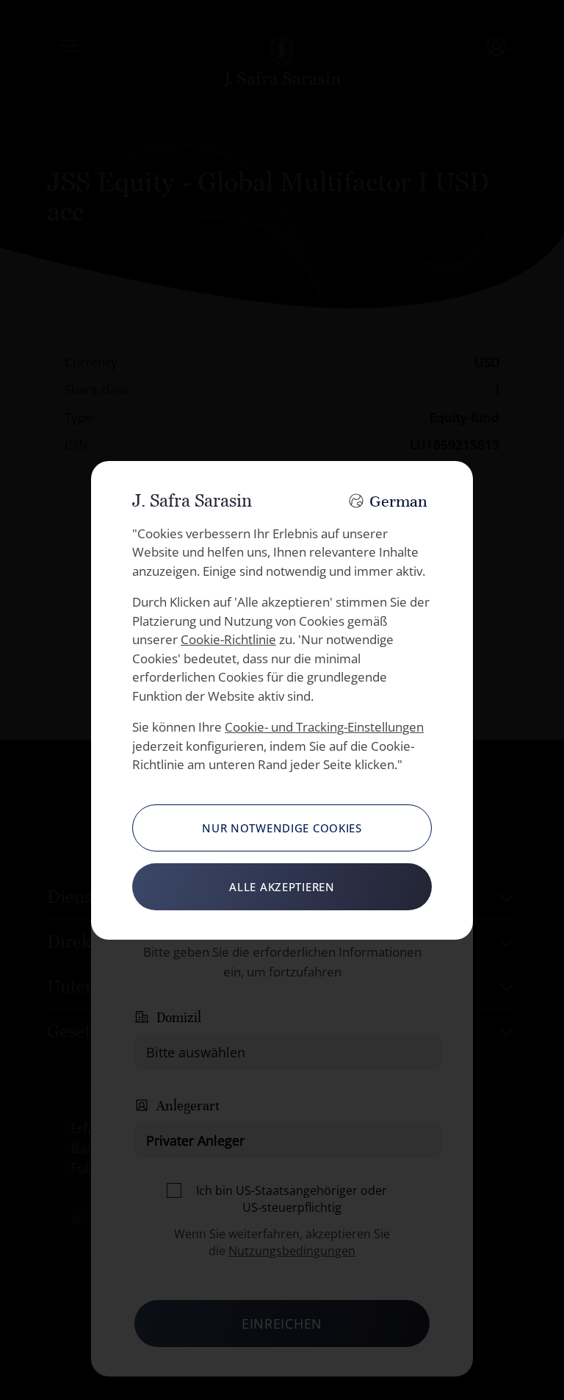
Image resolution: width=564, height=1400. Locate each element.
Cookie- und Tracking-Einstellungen (324, 726)
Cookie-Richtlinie (228, 639)
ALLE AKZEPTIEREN (282, 886)
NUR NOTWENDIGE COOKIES (282, 828)
